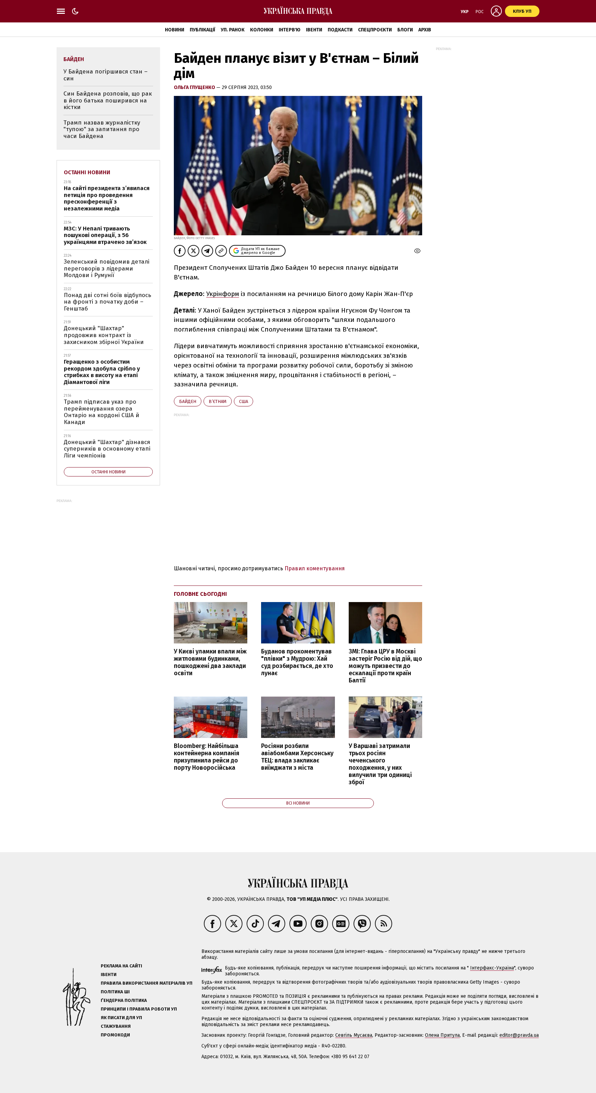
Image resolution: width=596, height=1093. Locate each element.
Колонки (261, 30)
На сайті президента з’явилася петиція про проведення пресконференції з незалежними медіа (107, 198)
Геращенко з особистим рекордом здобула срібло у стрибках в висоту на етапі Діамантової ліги (102, 372)
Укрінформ (222, 294)
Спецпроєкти (375, 30)
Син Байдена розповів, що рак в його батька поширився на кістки (107, 100)
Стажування (116, 1026)
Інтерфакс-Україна (492, 968)
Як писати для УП (121, 1017)
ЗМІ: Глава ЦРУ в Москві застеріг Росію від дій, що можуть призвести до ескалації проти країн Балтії (385, 666)
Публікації (202, 30)
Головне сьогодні (200, 594)
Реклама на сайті (121, 965)
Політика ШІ (115, 991)
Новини (174, 30)
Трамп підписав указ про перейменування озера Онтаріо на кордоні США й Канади (101, 412)
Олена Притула (442, 1035)
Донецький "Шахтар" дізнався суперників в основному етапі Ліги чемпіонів (107, 449)
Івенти (314, 30)
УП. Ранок (233, 30)
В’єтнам (218, 401)
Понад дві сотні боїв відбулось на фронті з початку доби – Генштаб (107, 302)
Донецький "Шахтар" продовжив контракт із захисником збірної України (104, 335)
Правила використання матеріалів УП (146, 983)
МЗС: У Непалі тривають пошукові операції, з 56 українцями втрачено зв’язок (105, 235)
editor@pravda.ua (519, 1035)
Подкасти (340, 30)
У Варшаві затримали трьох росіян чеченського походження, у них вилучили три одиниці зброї (380, 764)
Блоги (405, 30)
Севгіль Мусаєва (353, 1035)
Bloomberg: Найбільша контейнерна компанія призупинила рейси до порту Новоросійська (206, 756)
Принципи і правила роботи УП (139, 1009)
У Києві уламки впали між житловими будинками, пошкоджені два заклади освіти (210, 662)
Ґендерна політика (124, 1000)
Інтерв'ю (289, 30)
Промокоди (115, 1034)
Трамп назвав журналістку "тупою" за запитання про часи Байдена (101, 129)
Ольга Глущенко (195, 87)
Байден (187, 401)
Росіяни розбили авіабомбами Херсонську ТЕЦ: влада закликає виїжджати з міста (297, 756)
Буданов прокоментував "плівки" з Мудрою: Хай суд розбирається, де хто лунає (297, 662)
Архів (424, 30)
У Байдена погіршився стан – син (105, 75)
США (243, 401)
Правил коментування (315, 568)
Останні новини (87, 172)
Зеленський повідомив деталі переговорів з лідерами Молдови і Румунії (106, 268)
